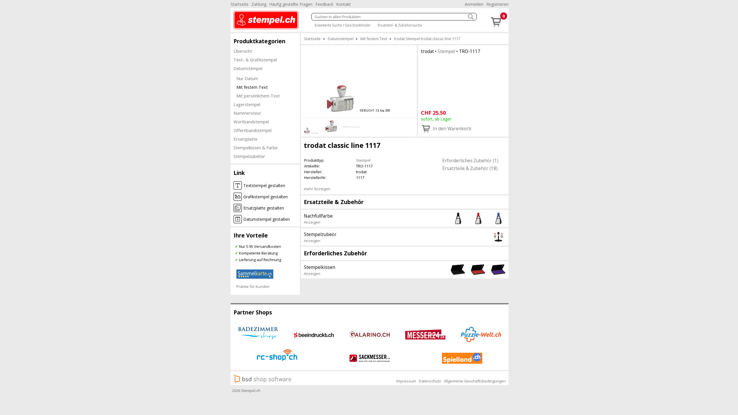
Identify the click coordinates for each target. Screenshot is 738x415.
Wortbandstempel (251, 121)
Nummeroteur (247, 113)
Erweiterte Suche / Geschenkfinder (343, 25)
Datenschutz (430, 381)
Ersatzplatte (245, 139)
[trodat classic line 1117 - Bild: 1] (358, 80)
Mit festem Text (252, 87)
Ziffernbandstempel (253, 130)
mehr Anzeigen (317, 188)
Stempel (446, 51)
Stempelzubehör (249, 156)
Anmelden (474, 4)
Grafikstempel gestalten (265, 196)
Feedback (324, 4)
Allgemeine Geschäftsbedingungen (475, 381)
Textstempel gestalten (264, 185)
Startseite (239, 4)
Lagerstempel (247, 104)
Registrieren (497, 4)
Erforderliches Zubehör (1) (470, 160)
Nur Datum (247, 78)
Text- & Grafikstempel (255, 60)
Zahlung (258, 4)
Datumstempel (248, 68)
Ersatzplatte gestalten (263, 208)
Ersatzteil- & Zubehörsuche (400, 25)
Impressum (406, 381)
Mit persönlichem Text (258, 96)
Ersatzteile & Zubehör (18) (470, 168)
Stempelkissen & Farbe (256, 147)
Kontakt (343, 4)
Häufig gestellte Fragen (290, 4)
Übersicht (243, 51)
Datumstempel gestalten (266, 219)
